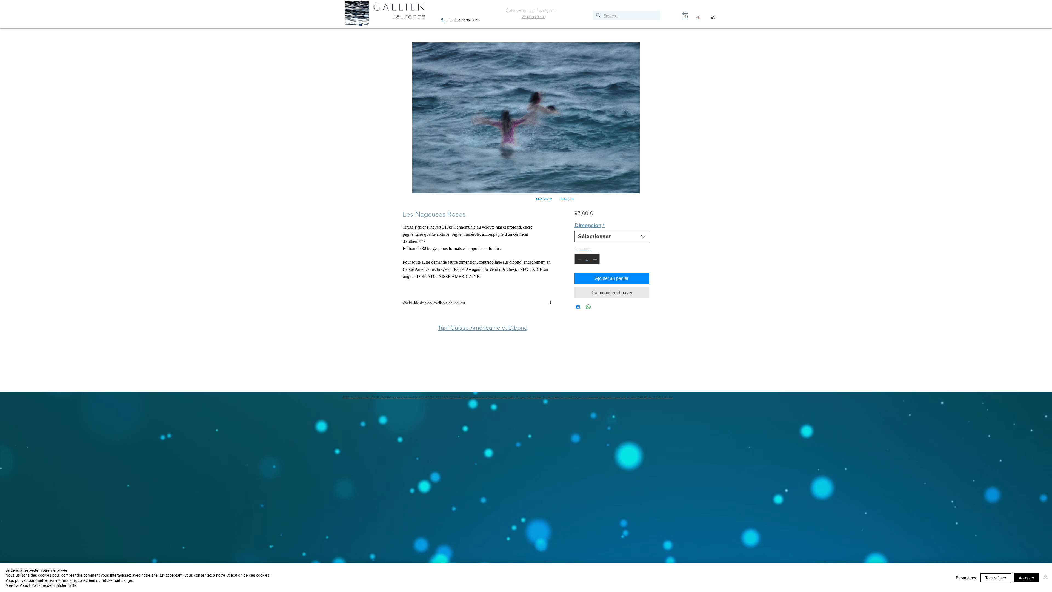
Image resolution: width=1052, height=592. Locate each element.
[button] (595, 243)
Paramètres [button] (966, 577)
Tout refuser (995, 577)
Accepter (1026, 577)
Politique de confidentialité (53, 585)
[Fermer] (1045, 578)
